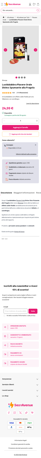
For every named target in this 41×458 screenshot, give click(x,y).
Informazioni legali (20, 440)
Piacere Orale (20, 200)
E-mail (6, 307)
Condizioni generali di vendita (20, 444)
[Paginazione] (16, 77)
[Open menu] (2, 4)
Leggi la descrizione (32, 103)
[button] (20, 50)
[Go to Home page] (12, 4)
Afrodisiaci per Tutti (23, 17)
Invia (33, 311)
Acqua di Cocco (19, 231)
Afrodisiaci (10, 17)
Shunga (4, 80)
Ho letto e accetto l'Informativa (21, 315)
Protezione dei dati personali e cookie (20, 448)
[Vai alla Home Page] (3, 17)
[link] (30, 4)
